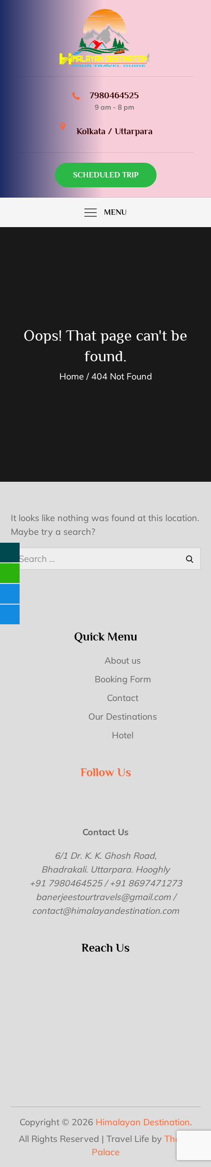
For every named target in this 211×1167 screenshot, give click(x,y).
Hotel (122, 735)
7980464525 (114, 95)
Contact (122, 697)
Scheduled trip (105, 175)
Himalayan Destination (143, 1122)
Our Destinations (122, 716)
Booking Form (123, 679)
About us (123, 660)
